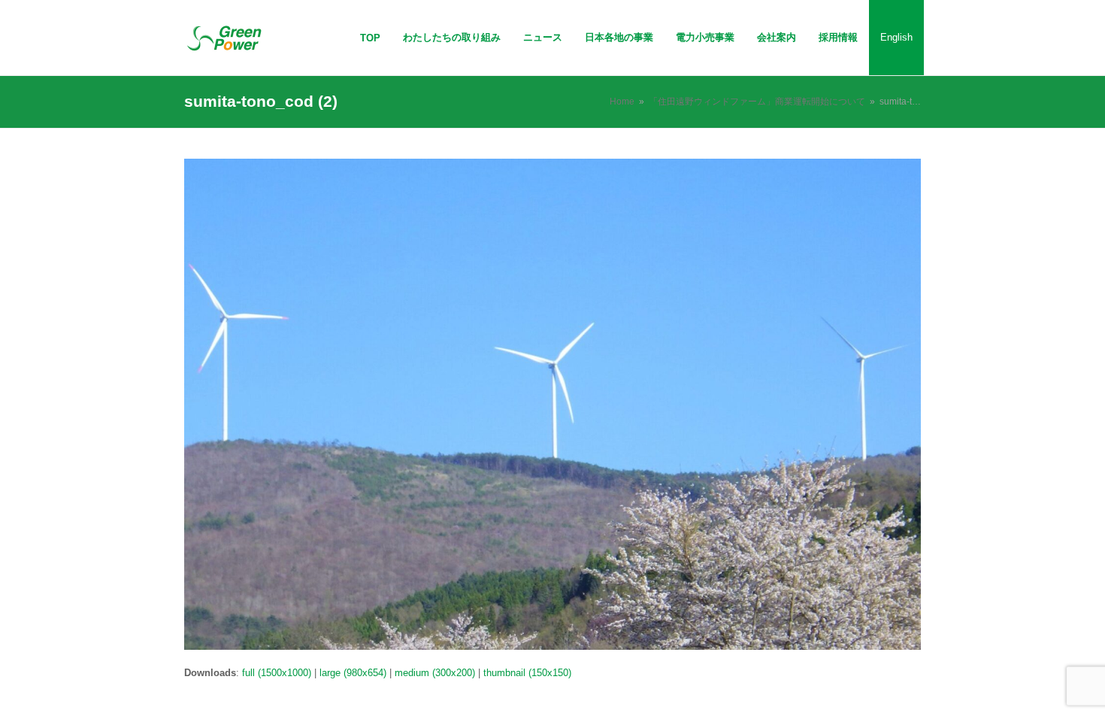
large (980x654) (352, 672)
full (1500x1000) (276, 672)
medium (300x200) (435, 672)
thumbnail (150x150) (527, 672)
